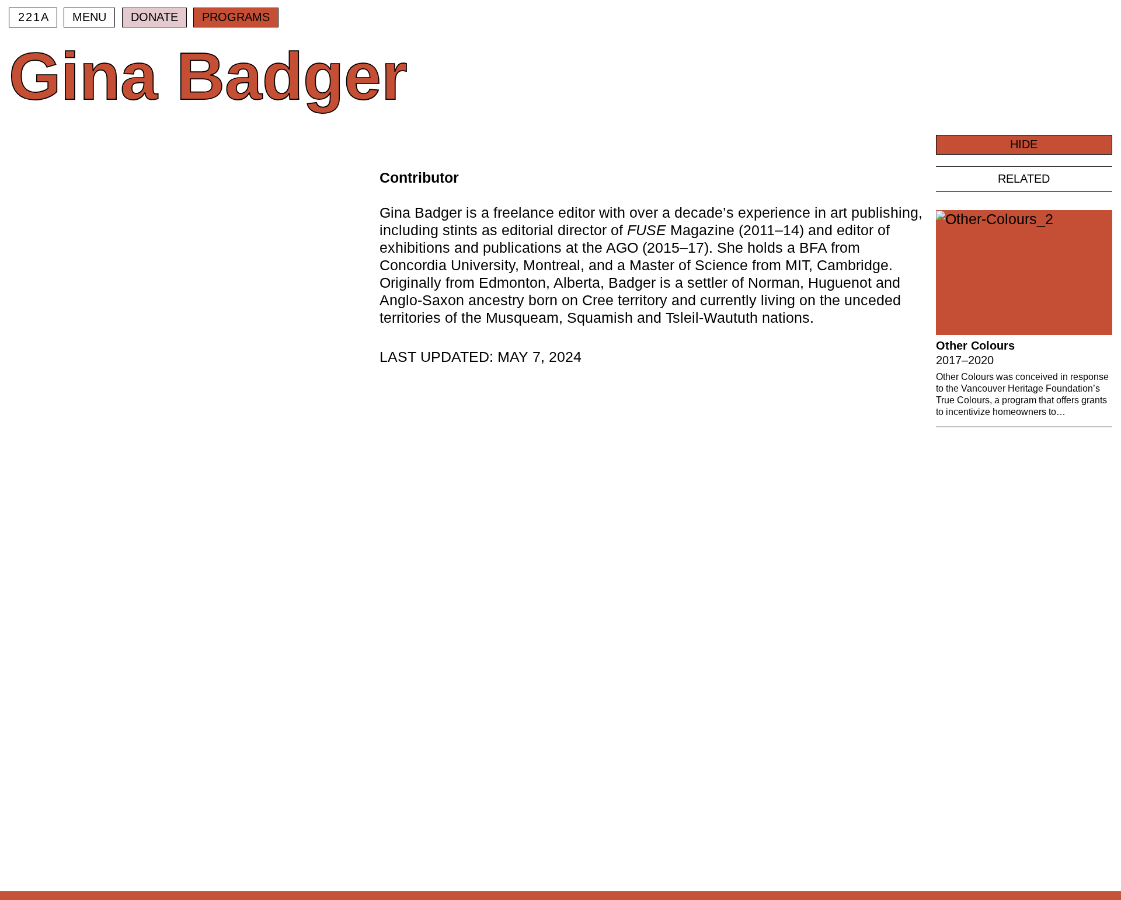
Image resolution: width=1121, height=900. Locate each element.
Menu (89, 17)
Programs (236, 17)
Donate (154, 17)
